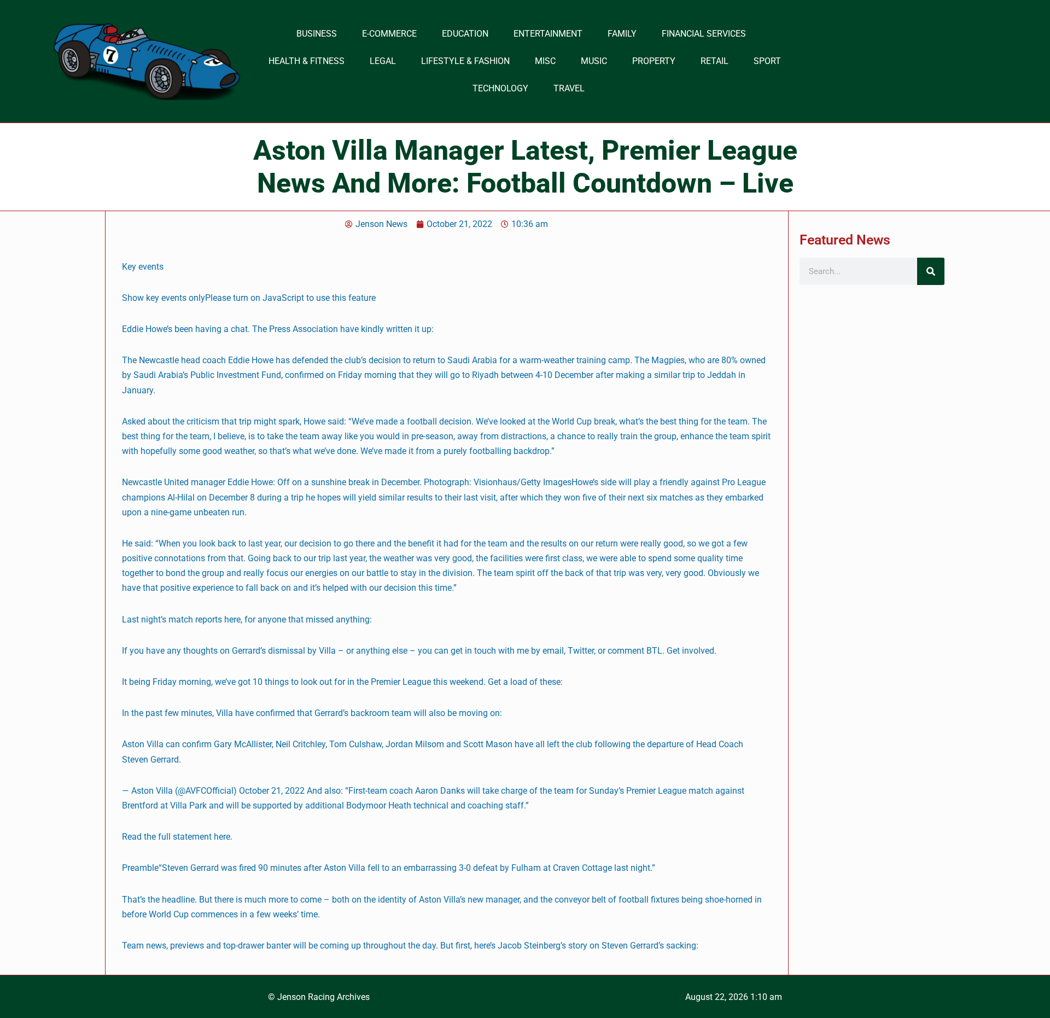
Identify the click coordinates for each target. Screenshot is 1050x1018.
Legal (383, 61)
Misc (545, 61)
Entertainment (548, 33)
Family (622, 33)
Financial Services (704, 33)
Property (653, 61)
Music (594, 61)
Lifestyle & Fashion (465, 61)
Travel (569, 88)
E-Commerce (389, 33)
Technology (500, 88)
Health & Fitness (307, 61)
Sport (767, 61)
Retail (714, 61)
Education (465, 33)
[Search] (930, 271)
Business (316, 33)
